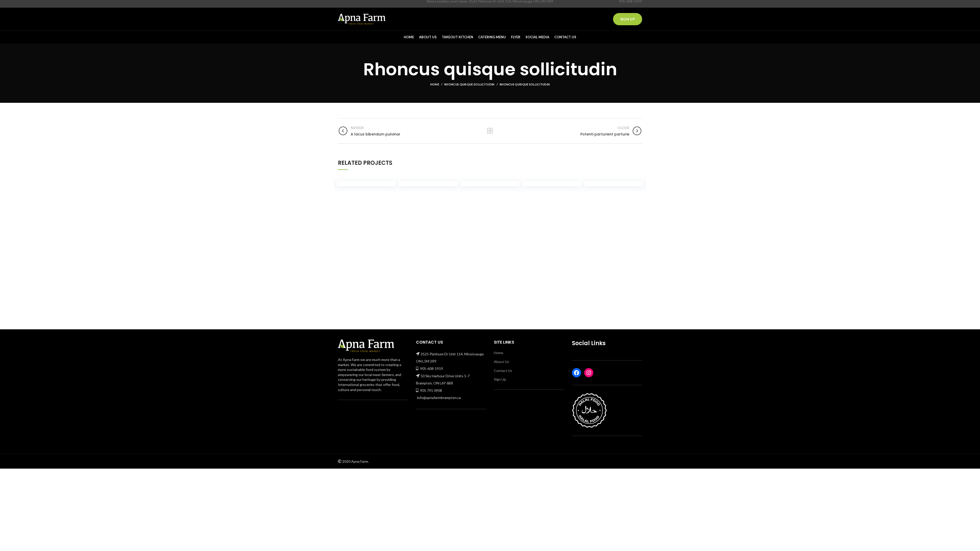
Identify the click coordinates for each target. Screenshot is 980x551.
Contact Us (503, 370)
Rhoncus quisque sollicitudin (469, 84)
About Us (501, 361)
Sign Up (627, 19)
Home (434, 84)
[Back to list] (490, 131)
